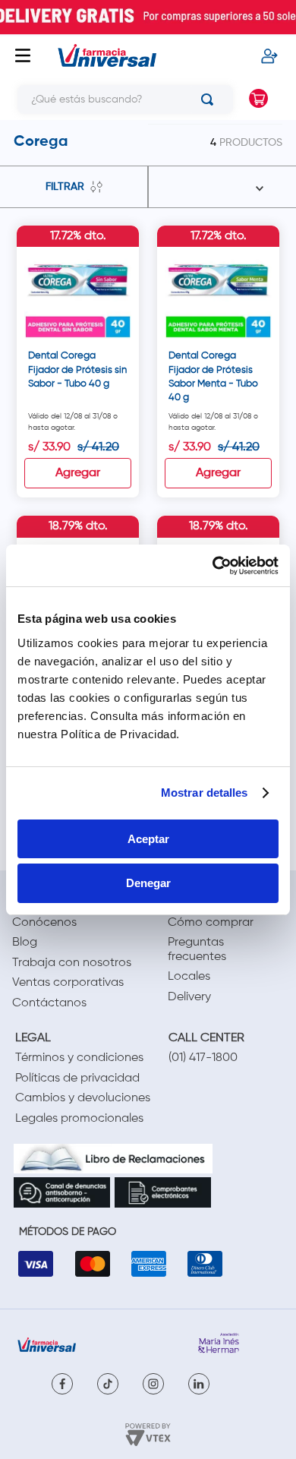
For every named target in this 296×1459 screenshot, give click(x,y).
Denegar (148, 882)
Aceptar (148, 838)
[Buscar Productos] (210, 99)
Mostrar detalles (204, 792)
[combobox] (119, 99)
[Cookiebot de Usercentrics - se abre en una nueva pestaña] (213, 566)
